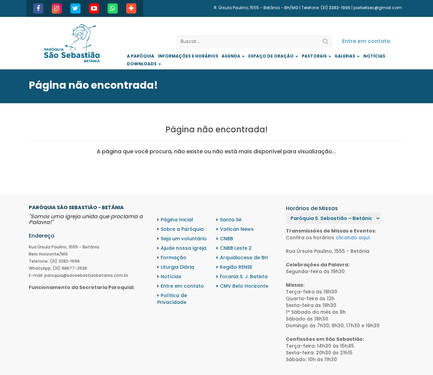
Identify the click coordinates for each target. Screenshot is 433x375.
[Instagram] (57, 8)
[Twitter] (75, 8)
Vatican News (237, 229)
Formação (173, 257)
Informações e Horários (188, 56)
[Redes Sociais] (131, 8)
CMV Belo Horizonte (244, 286)
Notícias (374, 56)
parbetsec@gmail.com (378, 7)
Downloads (142, 64)
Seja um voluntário (184, 238)
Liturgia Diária (177, 267)
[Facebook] (38, 8)
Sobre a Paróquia (182, 229)
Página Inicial (177, 219)
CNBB (226, 238)
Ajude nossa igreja (183, 248)
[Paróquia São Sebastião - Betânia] (72, 43)
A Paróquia (140, 56)
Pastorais (315, 56)
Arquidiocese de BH (244, 257)
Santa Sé (231, 219)
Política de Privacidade (172, 299)
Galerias (345, 56)
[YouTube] (94, 8)
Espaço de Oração (271, 56)
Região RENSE (236, 267)
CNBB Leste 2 (236, 248)
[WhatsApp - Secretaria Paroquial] (113, 8)
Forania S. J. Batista (244, 276)
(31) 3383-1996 (335, 7)
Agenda (231, 56)
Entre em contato (366, 41)
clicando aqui (352, 237)
